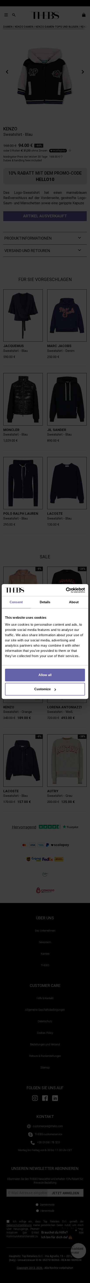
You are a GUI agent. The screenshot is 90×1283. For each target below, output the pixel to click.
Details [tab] (45, 602)
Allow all (45, 675)
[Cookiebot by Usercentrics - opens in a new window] (66, 590)
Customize (42, 689)
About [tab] (74, 602)
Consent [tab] (16, 602)
